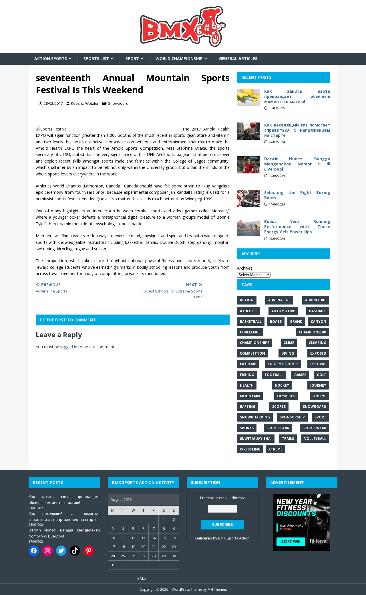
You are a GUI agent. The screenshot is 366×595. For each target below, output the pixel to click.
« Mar (142, 578)
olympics (286, 396)
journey (318, 385)
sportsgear (277, 428)
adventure (315, 300)
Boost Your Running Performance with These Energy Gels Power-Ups (297, 226)
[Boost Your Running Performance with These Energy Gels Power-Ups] (248, 233)
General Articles (238, 58)
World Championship (179, 58)
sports (247, 428)
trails (288, 438)
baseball (317, 311)
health (247, 385)
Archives (244, 268)
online (319, 396)
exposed (318, 353)
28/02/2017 (53, 103)
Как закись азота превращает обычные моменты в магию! (297, 96)
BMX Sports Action (234, 538)
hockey (282, 385)
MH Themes (217, 589)
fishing (247, 374)
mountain (250, 396)
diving (287, 353)
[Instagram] (47, 550)
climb (289, 342)
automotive (283, 311)
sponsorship (292, 417)
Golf (321, 374)
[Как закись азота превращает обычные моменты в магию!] (248, 102)
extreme (248, 363)
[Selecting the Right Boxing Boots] (248, 204)
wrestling (250, 449)
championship (312, 332)
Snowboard (118, 103)
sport (320, 417)
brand (296, 321)
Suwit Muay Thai (256, 438)
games (300, 374)
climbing (317, 342)
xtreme (275, 449)
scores (279, 406)
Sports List (96, 58)
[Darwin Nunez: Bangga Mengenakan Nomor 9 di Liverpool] (248, 170)
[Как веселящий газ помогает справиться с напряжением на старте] (248, 136)
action (247, 300)
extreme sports (283, 363)
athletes (248, 311)
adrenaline (279, 300)
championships (254, 342)
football (274, 374)
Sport (132, 58)
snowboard (314, 406)
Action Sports (50, 58)
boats (276, 321)
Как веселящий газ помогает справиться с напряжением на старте (297, 130)
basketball (251, 321)
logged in (68, 346)
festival (318, 363)
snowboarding (255, 417)
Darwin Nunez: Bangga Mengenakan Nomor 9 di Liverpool (297, 164)
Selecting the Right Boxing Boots (297, 195)
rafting (247, 406)
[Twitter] (61, 550)
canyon (318, 321)
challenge (250, 332)
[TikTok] (75, 550)
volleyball (315, 438)
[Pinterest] (88, 550)
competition (252, 353)
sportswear (314, 428)
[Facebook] (34, 550)
